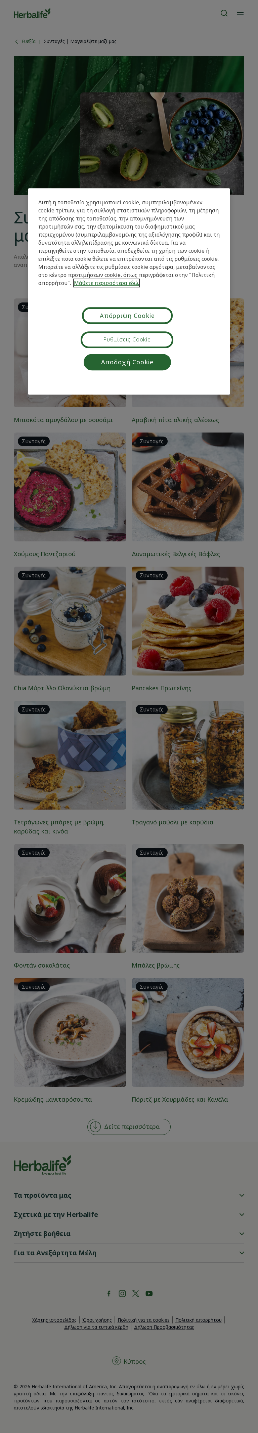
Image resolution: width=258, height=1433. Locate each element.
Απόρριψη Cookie (127, 316)
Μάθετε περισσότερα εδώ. (106, 283)
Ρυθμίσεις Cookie (127, 339)
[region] (129, 291)
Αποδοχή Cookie (127, 362)
